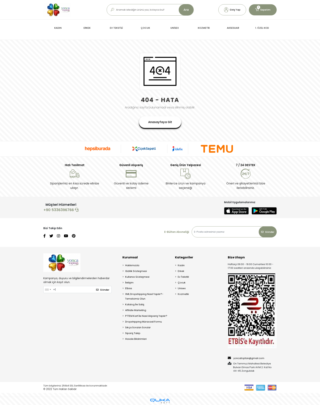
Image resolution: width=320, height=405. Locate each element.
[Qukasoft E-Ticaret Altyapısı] (160, 401)
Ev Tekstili (183, 277)
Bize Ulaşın (236, 257)
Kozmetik (183, 294)
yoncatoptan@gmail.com (248, 358)
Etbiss (128, 288)
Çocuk (182, 282)
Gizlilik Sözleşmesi (136, 271)
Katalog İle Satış (134, 304)
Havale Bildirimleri (136, 339)
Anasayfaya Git (160, 122)
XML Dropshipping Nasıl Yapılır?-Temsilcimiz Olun (144, 296)
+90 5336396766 (59, 209)
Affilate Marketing (135, 310)
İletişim (129, 282)
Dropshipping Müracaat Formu (143, 321)
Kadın (181, 265)
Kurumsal (130, 257)
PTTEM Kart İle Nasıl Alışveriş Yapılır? (146, 316)
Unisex (182, 288)
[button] (232, 9)
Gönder (269, 232)
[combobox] (48, 289)
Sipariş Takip (132, 333)
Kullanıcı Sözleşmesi (137, 277)
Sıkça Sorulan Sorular (138, 327)
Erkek (181, 271)
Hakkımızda (132, 265)
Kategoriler (184, 257)
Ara (186, 10)
